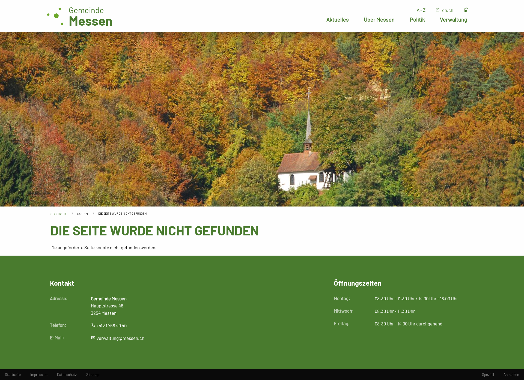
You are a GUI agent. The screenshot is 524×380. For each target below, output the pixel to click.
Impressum (38, 374)
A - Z (421, 10)
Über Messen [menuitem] (379, 19)
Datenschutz (67, 374)
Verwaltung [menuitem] (453, 19)
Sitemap (92, 374)
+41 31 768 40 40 (112, 325)
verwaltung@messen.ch (120, 338)
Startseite (58, 214)
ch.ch (447, 10)
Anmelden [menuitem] (511, 374)
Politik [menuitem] (417, 19)
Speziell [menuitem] (488, 374)
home (466, 10)
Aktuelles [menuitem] (337, 19)
